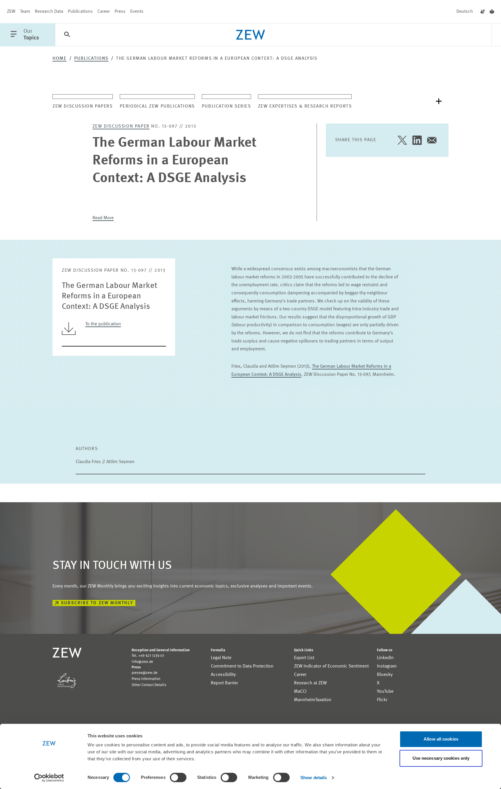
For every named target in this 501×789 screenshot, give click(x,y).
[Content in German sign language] (482, 11)
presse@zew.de (144, 673)
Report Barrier (224, 683)
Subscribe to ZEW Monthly (97, 603)
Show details (313, 777)
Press (120, 11)
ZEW (11, 11)
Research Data (49, 11)
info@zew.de (142, 662)
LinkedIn (385, 658)
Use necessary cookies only (441, 758)
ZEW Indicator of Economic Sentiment (331, 666)
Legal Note (221, 658)
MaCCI (300, 691)
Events (137, 11)
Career (103, 11)
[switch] (178, 777)
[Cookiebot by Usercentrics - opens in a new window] (49, 777)
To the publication (103, 324)
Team (25, 11)
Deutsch (464, 11)
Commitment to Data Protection (242, 666)
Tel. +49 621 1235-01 (148, 656)
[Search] (67, 35)
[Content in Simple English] (491, 11)
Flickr (382, 700)
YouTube (385, 691)
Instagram (387, 666)
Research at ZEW (310, 683)
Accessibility (223, 674)
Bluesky (385, 674)
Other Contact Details (149, 685)
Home (59, 58)
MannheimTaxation (312, 700)
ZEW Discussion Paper (121, 126)
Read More (103, 218)
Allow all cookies (441, 739)
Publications (80, 11)
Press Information (146, 679)
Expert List (304, 658)
